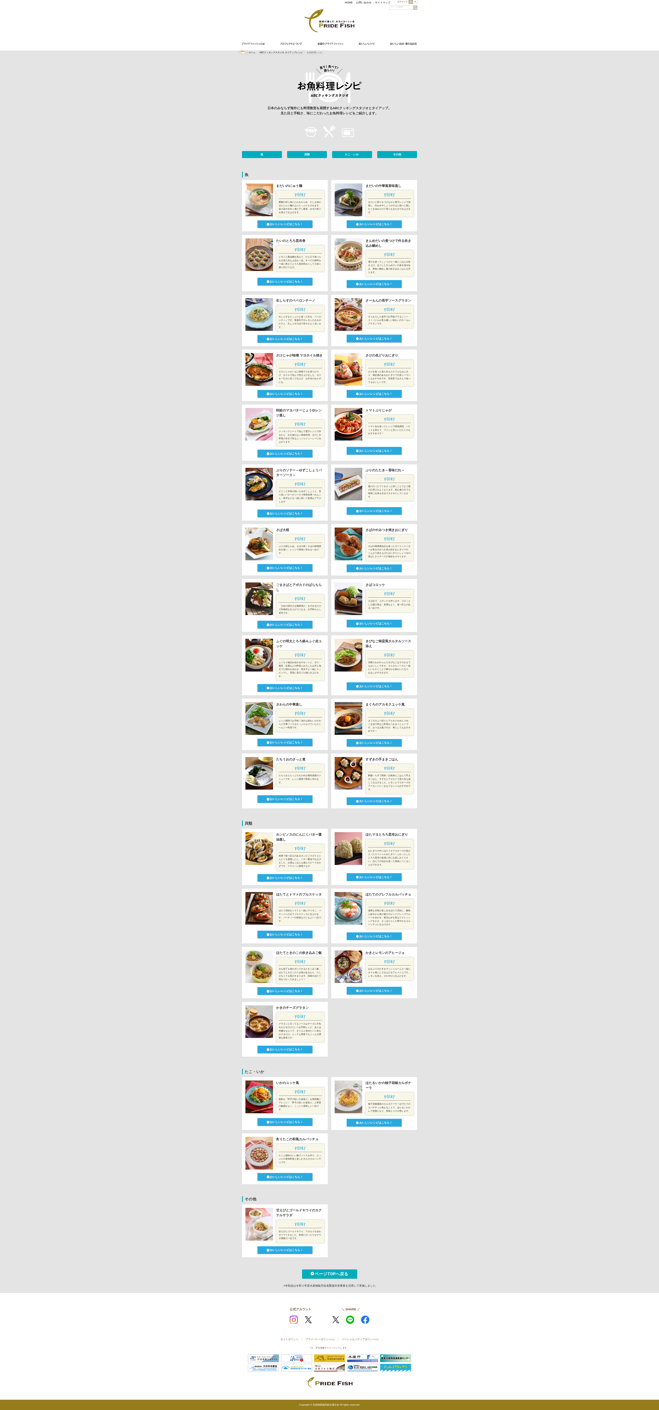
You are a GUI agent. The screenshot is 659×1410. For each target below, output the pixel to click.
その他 (397, 154)
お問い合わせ (364, 2)
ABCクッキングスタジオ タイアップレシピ (281, 52)
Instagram (294, 1320)
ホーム (252, 52)
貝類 (307, 154)
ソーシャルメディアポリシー (360, 1339)
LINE (350, 1320)
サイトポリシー (289, 1339)
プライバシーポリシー (320, 1339)
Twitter (308, 1319)
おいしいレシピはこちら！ (286, 224)
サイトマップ (382, 2)
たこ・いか (352, 154)
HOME (349, 2)
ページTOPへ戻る (331, 1274)
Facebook (365, 1320)
